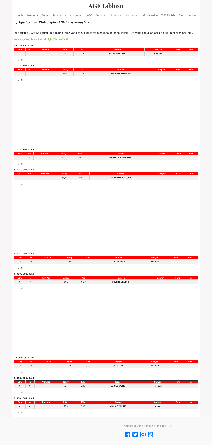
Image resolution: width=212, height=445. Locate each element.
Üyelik (19, 15)
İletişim (192, 15)
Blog (182, 15)
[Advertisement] (106, 115)
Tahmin (57, 15)
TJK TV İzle (168, 15)
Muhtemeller (150, 15)
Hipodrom (116, 15)
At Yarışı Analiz (74, 15)
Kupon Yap (132, 15)
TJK (169, 425)
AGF (89, 15)
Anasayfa (32, 15)
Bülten (45, 15)
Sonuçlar (101, 15)
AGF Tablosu (106, 6)
